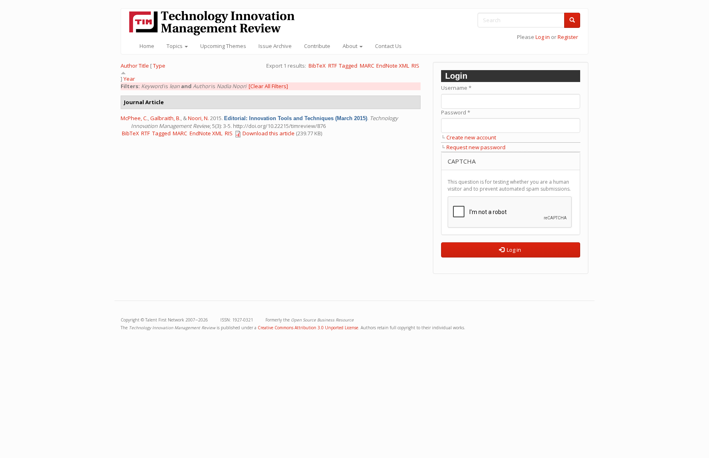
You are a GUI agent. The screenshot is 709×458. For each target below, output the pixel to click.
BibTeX (317, 65)
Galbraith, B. (165, 118)
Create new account (471, 137)
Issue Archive (275, 46)
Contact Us (388, 46)
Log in (542, 37)
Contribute (317, 46)
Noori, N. (198, 118)
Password (455, 112)
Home (147, 46)
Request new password (475, 147)
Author (129, 65)
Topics (175, 46)
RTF (332, 65)
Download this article (268, 133)
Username (456, 87)
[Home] (215, 23)
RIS (415, 65)
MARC (367, 65)
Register (568, 37)
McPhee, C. (134, 118)
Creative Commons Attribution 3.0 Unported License (308, 327)
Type (159, 65)
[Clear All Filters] (268, 86)
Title (144, 65)
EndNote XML (392, 65)
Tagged (348, 65)
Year (129, 78)
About (351, 46)
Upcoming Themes (223, 46)
